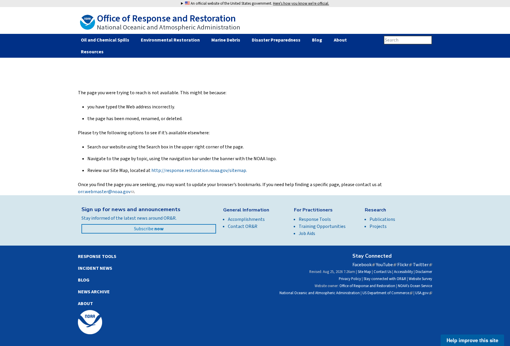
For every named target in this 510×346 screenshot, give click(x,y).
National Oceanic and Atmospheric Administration (319, 293)
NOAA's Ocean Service (415, 286)
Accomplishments (246, 219)
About (340, 40)
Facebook (363, 264)
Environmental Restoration (170, 40)
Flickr (404, 264)
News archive (94, 292)
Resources (92, 52)
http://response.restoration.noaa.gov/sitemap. (199, 170)
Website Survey (420, 279)
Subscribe (149, 229)
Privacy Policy (350, 279)
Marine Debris (225, 40)
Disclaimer (424, 271)
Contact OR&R (242, 226)
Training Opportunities (322, 226)
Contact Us (382, 271)
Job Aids (307, 233)
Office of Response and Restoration (367, 286)
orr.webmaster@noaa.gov (106, 191)
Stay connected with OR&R (385, 279)
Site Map (364, 271)
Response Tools (315, 219)
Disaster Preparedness (276, 40)
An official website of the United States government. (259, 3)
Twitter (422, 264)
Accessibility (403, 271)
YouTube (386, 264)
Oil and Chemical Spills (105, 40)
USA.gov (423, 293)
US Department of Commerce (387, 293)
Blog (317, 40)
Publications (382, 219)
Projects (378, 226)
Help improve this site (472, 340)
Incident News (95, 268)
